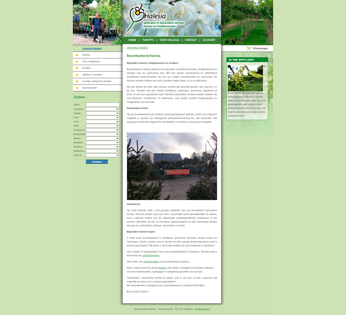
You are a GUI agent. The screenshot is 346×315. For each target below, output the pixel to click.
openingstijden (151, 261)
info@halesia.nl (202, 309)
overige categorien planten (97, 81)
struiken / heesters (92, 74)
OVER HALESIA (169, 40)
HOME (132, 40)
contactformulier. (151, 255)
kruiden (86, 68)
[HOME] (172, 35)
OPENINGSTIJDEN (137, 48)
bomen (86, 54)
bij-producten (89, 87)
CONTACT (191, 40)
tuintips (162, 267)
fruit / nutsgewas (91, 61)
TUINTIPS (148, 40)
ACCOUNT (209, 40)
